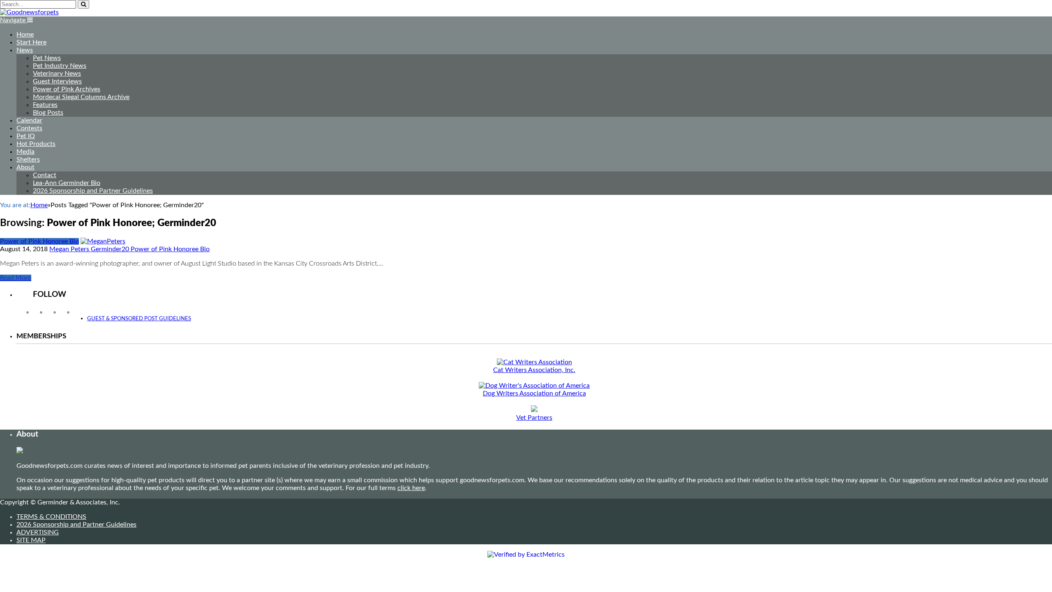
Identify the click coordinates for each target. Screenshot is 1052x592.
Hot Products (35, 144)
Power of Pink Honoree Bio (39, 241)
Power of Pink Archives (66, 89)
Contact (44, 175)
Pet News (47, 58)
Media (25, 151)
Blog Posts (48, 112)
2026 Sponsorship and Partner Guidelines (93, 190)
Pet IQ (25, 136)
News (24, 50)
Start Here (31, 42)
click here (411, 488)
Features (45, 105)
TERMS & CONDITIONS (51, 516)
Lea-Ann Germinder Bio (66, 183)
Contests (29, 128)
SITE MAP (31, 540)
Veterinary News (57, 73)
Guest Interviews (57, 81)
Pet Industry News (59, 65)
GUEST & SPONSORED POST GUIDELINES (139, 318)
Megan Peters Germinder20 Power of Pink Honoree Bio (129, 249)
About (25, 167)
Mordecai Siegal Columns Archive (81, 97)
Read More (15, 278)
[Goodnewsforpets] (29, 12)
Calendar (29, 120)
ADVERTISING (37, 532)
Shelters (28, 159)
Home (25, 34)
